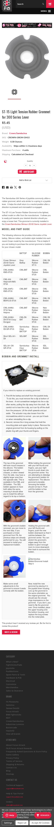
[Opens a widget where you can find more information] (10, 815)
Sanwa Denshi (12, 708)
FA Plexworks (12, 701)
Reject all (22, 822)
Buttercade (11, 727)
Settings (8, 822)
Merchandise (12, 687)
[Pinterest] (19, 187)
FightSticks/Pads (14, 664)
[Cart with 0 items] (50, 4)
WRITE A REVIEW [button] (11, 632)
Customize (11, 684)
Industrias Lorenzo (15, 724)
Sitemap (10, 774)
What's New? (12, 661)
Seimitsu (10, 705)
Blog (8, 770)
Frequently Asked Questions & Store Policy (26, 751)
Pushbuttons (12, 671)
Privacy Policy (12, 758)
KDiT (8, 717)
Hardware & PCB (13, 677)
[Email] (7, 187)
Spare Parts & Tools (15, 674)
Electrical (10, 681)
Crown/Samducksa (18, 133)
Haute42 (10, 730)
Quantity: (30, 161)
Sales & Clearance (14, 690)
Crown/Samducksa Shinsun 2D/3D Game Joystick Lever (28, 224)
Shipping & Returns (15, 764)
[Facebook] (3, 187)
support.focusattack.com (14, 797)
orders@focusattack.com (14, 805)
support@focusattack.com (15, 788)
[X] (15, 187)
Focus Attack (12, 711)
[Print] (11, 187)
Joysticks (10, 668)
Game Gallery (12, 754)
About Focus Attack (15, 745)
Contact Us (11, 767)
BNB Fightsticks (13, 714)
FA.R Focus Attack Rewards (19, 748)
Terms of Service (14, 761)
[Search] (43, 4)
